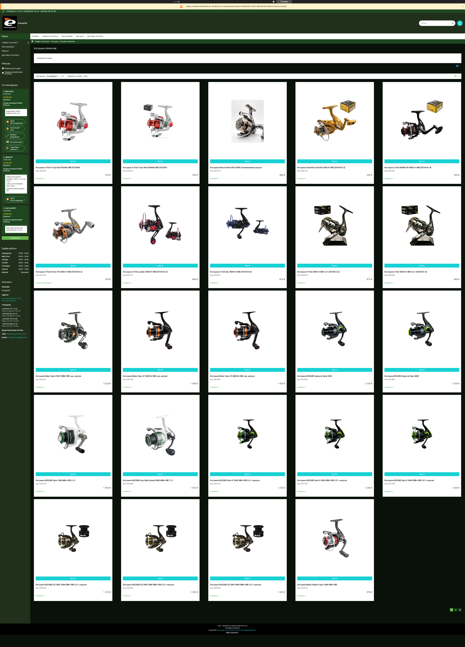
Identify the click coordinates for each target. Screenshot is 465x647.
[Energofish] (9, 23)
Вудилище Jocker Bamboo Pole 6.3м (13, 112)
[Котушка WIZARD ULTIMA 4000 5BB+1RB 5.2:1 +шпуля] (247, 538)
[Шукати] (452, 23)
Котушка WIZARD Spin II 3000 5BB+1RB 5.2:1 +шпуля (322, 480)
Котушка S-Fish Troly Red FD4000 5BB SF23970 (145, 167)
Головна (35, 36)
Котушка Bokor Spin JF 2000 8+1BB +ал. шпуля (145, 376)
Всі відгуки (15, 238)
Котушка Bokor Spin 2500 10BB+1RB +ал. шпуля (58, 376)
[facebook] (457, 66)
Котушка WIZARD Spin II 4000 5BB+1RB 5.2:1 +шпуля (409, 480)
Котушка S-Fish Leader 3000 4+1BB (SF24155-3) (145, 272)
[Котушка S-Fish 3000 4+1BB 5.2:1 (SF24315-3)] (334, 225)
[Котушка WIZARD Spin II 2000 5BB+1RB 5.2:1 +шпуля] (247, 434)
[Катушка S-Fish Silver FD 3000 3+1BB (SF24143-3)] (73, 225)
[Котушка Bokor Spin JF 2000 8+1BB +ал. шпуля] (160, 330)
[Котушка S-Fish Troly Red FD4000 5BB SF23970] (160, 121)
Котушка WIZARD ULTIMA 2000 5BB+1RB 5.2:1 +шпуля (61, 585)
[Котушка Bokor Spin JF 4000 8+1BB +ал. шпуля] (247, 330)
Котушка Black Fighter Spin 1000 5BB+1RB (317, 585)
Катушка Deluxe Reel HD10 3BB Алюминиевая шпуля (236, 167)
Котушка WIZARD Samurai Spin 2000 (314, 376)
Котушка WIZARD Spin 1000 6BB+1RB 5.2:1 (55, 480)
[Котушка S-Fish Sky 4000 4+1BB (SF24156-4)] (247, 225)
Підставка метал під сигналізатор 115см (14, 229)
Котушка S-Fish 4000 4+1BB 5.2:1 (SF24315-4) (405, 272)
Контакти (80, 36)
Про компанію (67, 36)
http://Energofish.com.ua (16, 334)
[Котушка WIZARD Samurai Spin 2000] (334, 330)
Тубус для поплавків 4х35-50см (14, 185)
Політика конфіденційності (246, 630)
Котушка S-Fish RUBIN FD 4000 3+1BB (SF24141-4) (407, 167)
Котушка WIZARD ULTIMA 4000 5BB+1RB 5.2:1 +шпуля (235, 585)
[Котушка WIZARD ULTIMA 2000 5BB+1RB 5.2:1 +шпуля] (73, 538)
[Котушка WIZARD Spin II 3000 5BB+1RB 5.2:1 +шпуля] (334, 434)
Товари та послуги (49, 36)
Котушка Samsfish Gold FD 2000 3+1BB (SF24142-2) (321, 167)
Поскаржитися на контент (226, 630)
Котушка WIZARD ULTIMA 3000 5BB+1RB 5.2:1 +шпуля (148, 585)
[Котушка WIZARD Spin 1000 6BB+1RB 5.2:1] (73, 434)
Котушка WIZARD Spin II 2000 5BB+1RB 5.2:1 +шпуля (235, 480)
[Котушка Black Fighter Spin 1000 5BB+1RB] (334, 538)
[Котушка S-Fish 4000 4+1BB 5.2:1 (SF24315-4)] (422, 225)
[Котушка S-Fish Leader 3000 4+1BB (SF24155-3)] (160, 225)
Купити (73, 161)
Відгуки (5, 51)
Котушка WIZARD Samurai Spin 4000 (401, 376)
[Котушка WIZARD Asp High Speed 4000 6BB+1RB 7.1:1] (160, 434)
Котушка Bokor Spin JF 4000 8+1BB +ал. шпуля (232, 376)
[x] (460, 66)
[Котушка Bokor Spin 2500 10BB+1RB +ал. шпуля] (73, 330)
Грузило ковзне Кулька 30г (15, 190)
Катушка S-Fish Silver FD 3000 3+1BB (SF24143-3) (59, 272)
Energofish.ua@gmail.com (17, 337)
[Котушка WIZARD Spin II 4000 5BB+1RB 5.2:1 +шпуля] (422, 434)
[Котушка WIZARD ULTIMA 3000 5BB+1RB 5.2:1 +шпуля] (160, 538)
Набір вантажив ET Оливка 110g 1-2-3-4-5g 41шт (15, 179)
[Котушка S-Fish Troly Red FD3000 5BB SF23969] (73, 121)
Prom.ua (244, 626)
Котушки (54, 41)
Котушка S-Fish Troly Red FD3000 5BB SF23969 (58, 167)
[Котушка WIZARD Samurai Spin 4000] (422, 330)
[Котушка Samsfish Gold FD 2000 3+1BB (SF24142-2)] (334, 121)
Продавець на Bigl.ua (232, 628)
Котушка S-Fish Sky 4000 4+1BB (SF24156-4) (231, 272)
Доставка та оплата (95, 36)
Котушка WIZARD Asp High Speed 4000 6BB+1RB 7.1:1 (148, 480)
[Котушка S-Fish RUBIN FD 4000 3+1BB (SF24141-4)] (422, 121)
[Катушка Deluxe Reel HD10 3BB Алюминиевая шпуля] (247, 121)
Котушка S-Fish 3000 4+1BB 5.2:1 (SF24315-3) (318, 272)
